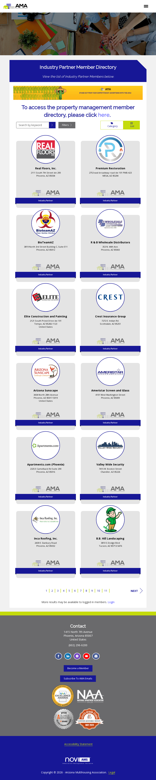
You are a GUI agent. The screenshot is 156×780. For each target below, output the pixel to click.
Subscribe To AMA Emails (78, 678)
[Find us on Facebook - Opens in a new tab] (58, 656)
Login (111, 602)
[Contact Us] (96, 656)
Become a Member (78, 668)
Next (134, 591)
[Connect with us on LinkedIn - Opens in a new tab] (67, 656)
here (104, 115)
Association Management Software (78, 763)
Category (112, 126)
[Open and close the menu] (89, 6)
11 (105, 590)
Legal (111, 772)
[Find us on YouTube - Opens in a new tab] (86, 656)
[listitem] (45, 170)
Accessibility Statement (78, 744)
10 (98, 590)
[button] (52, 125)
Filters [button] (65, 125)
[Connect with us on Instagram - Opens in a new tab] (77, 656)
